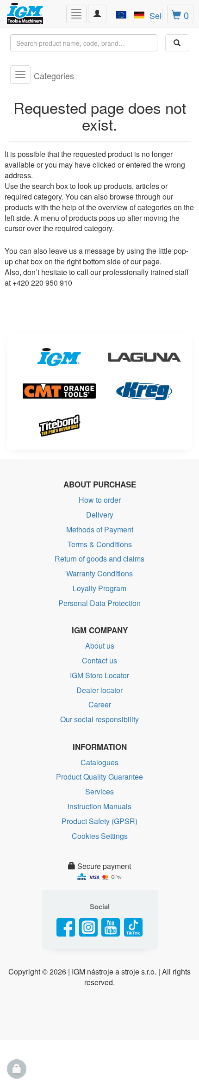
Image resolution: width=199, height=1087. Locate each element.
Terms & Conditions (100, 544)
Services (99, 791)
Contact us (99, 660)
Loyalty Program (99, 588)
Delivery (99, 514)
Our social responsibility (99, 719)
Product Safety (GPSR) (99, 821)
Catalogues (99, 762)
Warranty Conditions (99, 573)
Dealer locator (99, 690)
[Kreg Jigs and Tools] (142, 391)
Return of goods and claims (99, 558)
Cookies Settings (100, 836)
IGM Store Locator (99, 675)
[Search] (177, 42)
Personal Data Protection (99, 603)
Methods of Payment (99, 529)
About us (99, 645)
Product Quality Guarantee (99, 776)
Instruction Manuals (99, 806)
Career (99, 704)
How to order (100, 499)
